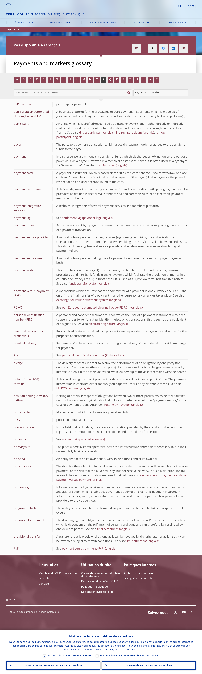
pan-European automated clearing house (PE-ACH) (96, 307)
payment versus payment (73, 480)
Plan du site (14, 600)
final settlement (107, 529)
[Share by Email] (183, 48)
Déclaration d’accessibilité (97, 592)
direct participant (90, 132)
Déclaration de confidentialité (99, 581)
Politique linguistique (94, 587)
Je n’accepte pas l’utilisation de (149, 665)
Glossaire (44, 578)
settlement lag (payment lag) (81, 218)
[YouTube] (183, 612)
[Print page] (136, 48)
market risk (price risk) (77, 439)
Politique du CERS (142, 23)
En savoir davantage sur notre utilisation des (129, 656)
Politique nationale (177, 23)
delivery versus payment (157, 475)
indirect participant (129, 132)
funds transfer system (83, 283)
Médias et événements (61, 23)
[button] (185, 6)
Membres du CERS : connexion (58, 573)
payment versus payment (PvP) (83, 548)
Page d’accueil (13, 30)
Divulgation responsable (139, 578)
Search (179, 6)
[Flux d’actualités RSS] (192, 612)
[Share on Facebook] (163, 48)
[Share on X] (152, 48)
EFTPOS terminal (67, 388)
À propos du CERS (24, 23)
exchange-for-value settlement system (82, 300)
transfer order (105, 165)
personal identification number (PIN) (87, 355)
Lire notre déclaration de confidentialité (69, 656)
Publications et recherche (103, 23)
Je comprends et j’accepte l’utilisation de (53, 665)
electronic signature (102, 324)
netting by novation (117, 405)
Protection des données (138, 573)
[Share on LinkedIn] (173, 48)
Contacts (44, 584)
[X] (175, 612)
